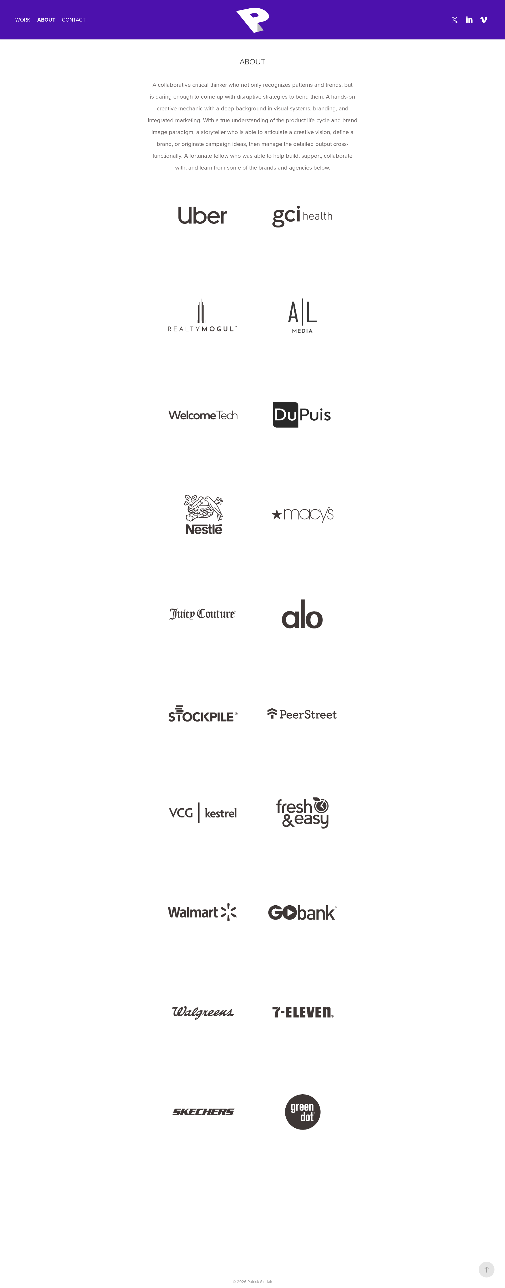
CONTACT (73, 19)
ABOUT (46, 19)
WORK (22, 19)
